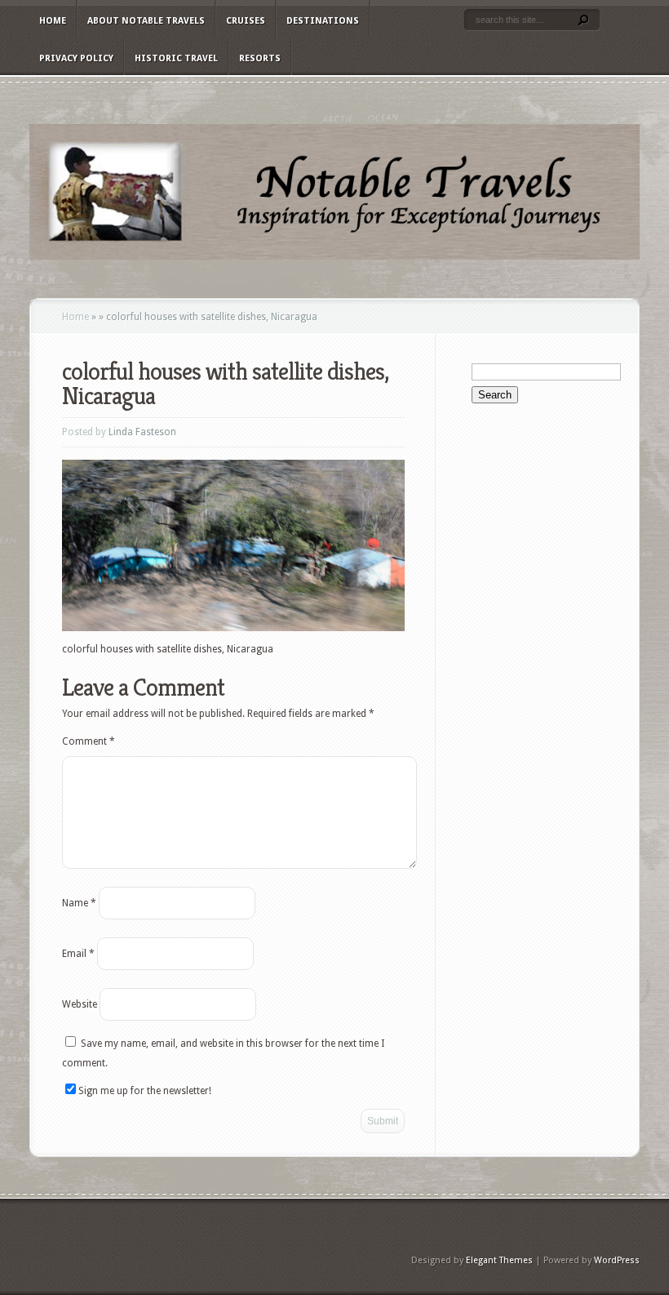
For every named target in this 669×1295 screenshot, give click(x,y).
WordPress (617, 1260)
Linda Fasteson (142, 432)
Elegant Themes (499, 1260)
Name (79, 903)
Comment (88, 741)
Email (78, 953)
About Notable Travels (146, 21)
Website (79, 1004)
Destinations (322, 21)
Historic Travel (176, 58)
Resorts (260, 58)
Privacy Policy (76, 58)
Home (52, 21)
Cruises (245, 21)
